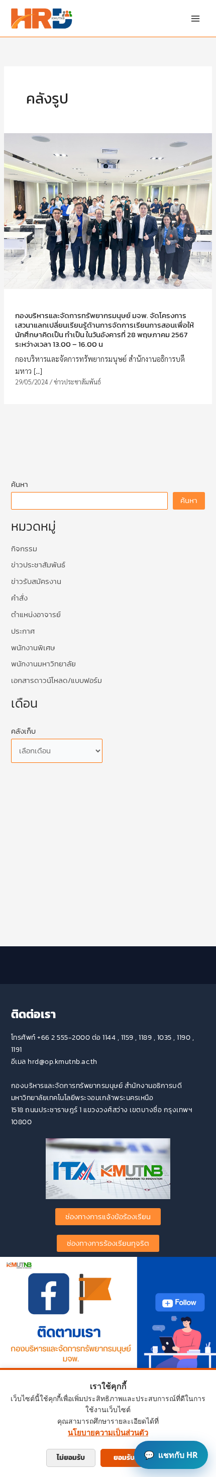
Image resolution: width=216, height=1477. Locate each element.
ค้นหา (19, 484)
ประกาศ (23, 631)
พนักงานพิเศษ (33, 647)
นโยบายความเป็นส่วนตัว (108, 1432)
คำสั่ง (19, 598)
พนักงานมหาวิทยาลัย (43, 663)
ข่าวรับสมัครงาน (36, 581)
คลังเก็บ (23, 731)
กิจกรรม (24, 548)
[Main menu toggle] (195, 18)
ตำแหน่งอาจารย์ (36, 614)
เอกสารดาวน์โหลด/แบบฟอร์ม (56, 680)
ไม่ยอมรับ (71, 1457)
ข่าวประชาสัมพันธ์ (77, 381)
